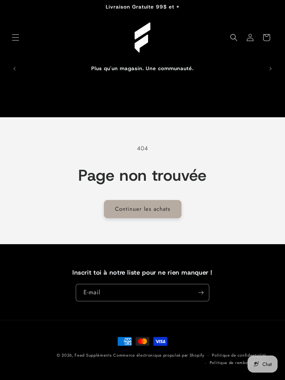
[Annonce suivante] (270, 68)
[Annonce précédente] (14, 68)
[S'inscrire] (201, 292)
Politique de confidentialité (239, 355)
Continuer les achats (142, 209)
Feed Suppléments (93, 355)
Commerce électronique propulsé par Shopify (158, 355)
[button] (15, 37)
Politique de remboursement (238, 363)
